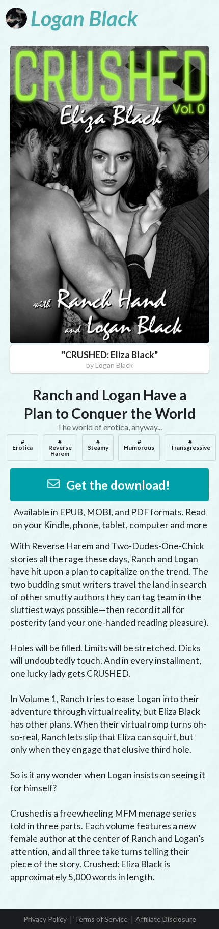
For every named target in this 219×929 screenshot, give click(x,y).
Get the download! (118, 485)
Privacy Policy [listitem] (45, 919)
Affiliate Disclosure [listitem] (165, 919)
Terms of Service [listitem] (101, 919)
